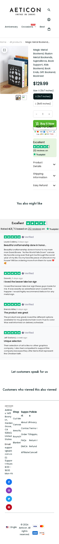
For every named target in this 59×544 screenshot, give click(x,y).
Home (3, 42)
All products (16, 42)
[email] (9, 452)
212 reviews (34, 229)
